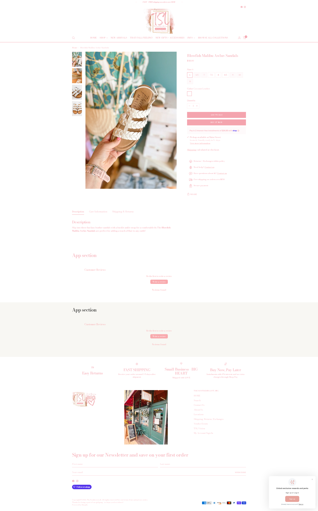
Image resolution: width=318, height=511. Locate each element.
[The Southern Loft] (159, 21)
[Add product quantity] (197, 105)
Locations (199, 414)
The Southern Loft (94, 500)
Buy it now (217, 122)
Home (74, 47)
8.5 (225, 75)
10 (240, 75)
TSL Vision (199, 428)
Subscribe (240, 472)
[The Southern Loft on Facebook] (241, 7)
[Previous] (136, 2)
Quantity (191, 100)
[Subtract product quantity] (189, 105)
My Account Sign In (203, 433)
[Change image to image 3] (77, 92)
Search (197, 400)
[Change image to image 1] (77, 59)
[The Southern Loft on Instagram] (245, 7)
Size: (190, 69)
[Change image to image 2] (77, 75)
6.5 (197, 75)
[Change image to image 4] (77, 108)
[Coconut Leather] (189, 93)
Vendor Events (201, 423)
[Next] (182, 2)
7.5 (211, 75)
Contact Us (199, 405)
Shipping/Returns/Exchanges (209, 419)
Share (193, 194)
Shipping (191, 149)
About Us (198, 409)
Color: (198, 88)
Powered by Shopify (80, 505)
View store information (200, 143)
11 (190, 81)
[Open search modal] (73, 37)
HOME (197, 395)
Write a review (159, 281)
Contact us (209, 167)
